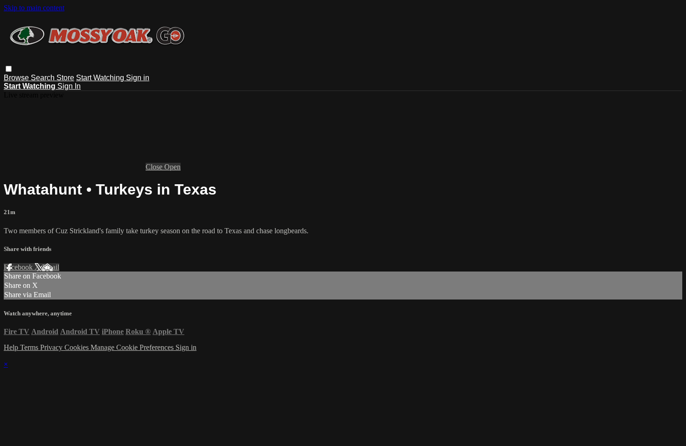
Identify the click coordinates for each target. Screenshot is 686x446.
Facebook (19, 267)
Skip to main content (34, 8)
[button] (9, 69)
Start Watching (101, 78)
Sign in (137, 78)
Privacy (52, 347)
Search (43, 78)
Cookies (77, 347)
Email (50, 267)
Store (65, 78)
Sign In (69, 86)
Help (12, 347)
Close (155, 167)
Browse (17, 78)
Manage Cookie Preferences (133, 347)
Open (172, 167)
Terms (30, 347)
